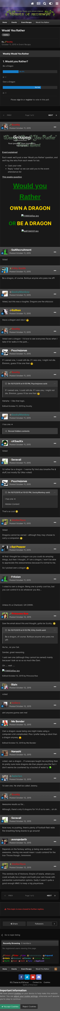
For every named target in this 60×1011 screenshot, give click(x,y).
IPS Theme (14, 982)
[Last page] (56, 115)
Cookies (47, 982)
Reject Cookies (29, 1006)
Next (50, 115)
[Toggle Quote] (6, 383)
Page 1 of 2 (30, 115)
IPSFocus (25, 982)
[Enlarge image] (30, 141)
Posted (20, 128)
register (29, 99)
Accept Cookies (10, 1006)
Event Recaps (25, 44)
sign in (20, 99)
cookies (17, 993)
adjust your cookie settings (26, 996)
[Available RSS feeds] (55, 969)
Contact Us (37, 982)
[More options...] (55, 127)
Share (15, 924)
